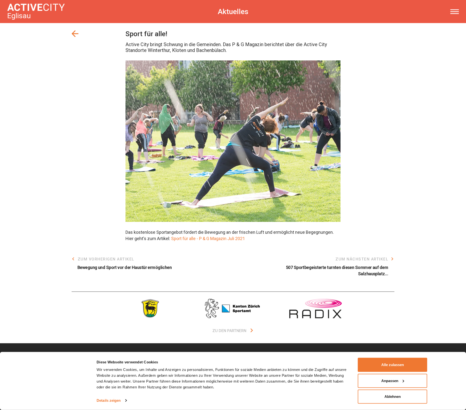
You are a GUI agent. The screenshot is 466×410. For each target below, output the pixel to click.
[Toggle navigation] (454, 11)
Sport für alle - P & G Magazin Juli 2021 (208, 238)
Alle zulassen (392, 365)
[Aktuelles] (75, 33)
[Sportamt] (233, 308)
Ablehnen (392, 396)
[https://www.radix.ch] (315, 308)
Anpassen (389, 380)
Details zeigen (109, 400)
